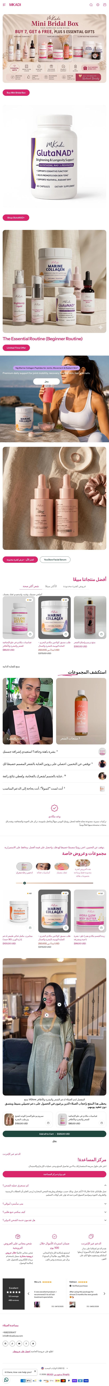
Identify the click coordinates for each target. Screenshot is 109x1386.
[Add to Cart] (30, 634)
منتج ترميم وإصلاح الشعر (84, 642)
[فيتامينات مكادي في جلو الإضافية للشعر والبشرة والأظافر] (19, 617)
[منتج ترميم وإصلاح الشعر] (90, 617)
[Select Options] (66, 634)
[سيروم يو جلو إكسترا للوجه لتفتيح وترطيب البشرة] (9, 1120)
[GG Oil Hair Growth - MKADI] (81, 711)
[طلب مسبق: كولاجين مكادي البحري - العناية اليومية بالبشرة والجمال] (54, 617)
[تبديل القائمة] (4, 5)
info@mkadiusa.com (13, 1335)
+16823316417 (9, 1332)
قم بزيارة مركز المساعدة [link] (54, 1174)
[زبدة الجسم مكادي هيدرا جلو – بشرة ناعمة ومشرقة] (90, 911)
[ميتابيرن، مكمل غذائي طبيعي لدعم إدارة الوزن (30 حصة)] (19, 911)
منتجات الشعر (69, 738)
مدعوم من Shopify (62, 1374)
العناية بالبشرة (16, 738)
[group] (28, 1120)
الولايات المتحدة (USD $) (54, 1368)
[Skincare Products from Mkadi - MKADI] (28, 711)
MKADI (50, 1374)
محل (47, 381)
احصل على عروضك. (21, 1351)
